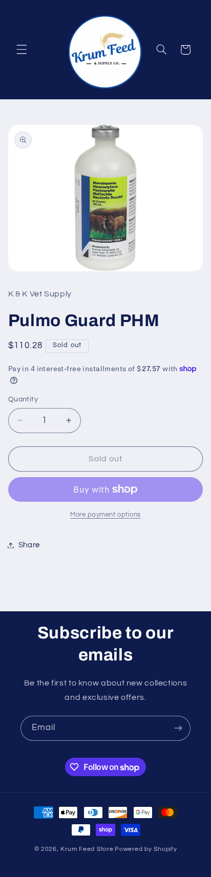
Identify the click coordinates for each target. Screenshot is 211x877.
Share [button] (29, 545)
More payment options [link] (105, 514)
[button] (21, 49)
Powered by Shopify (146, 849)
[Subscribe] (178, 728)
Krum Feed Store (86, 849)
